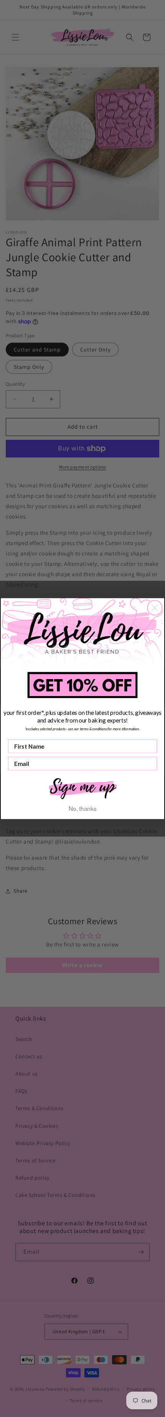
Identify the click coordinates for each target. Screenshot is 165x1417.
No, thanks (83, 808)
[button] (83, 788)
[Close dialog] (154, 607)
